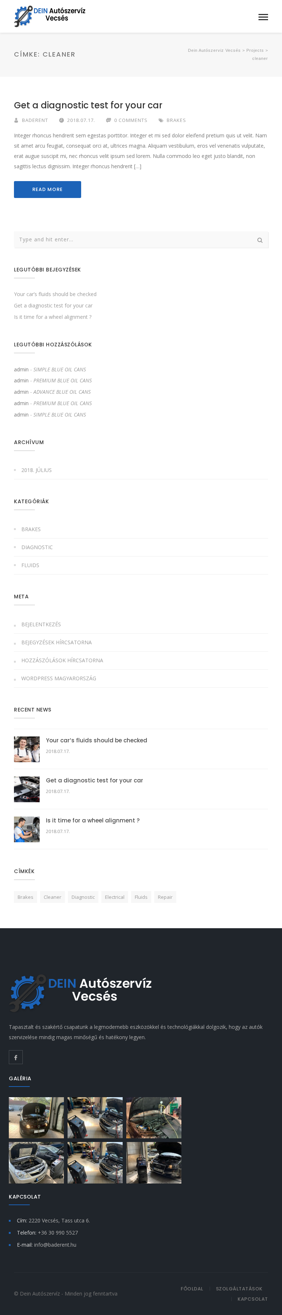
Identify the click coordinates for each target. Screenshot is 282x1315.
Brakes (176, 120)
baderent (35, 120)
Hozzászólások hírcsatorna (62, 660)
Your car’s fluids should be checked (55, 294)
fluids (141, 897)
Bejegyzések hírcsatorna (56, 642)
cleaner (52, 897)
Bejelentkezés (41, 624)
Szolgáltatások (239, 1288)
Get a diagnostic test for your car (88, 105)
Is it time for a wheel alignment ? (52, 316)
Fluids (30, 565)
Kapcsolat (253, 1299)
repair (165, 897)
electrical (114, 897)
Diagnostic (37, 547)
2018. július (36, 469)
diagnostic (83, 897)
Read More (47, 189)
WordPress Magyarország (58, 678)
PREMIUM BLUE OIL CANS (62, 380)
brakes (25, 897)
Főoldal (192, 1288)
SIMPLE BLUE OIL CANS (59, 369)
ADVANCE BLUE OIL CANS (62, 391)
